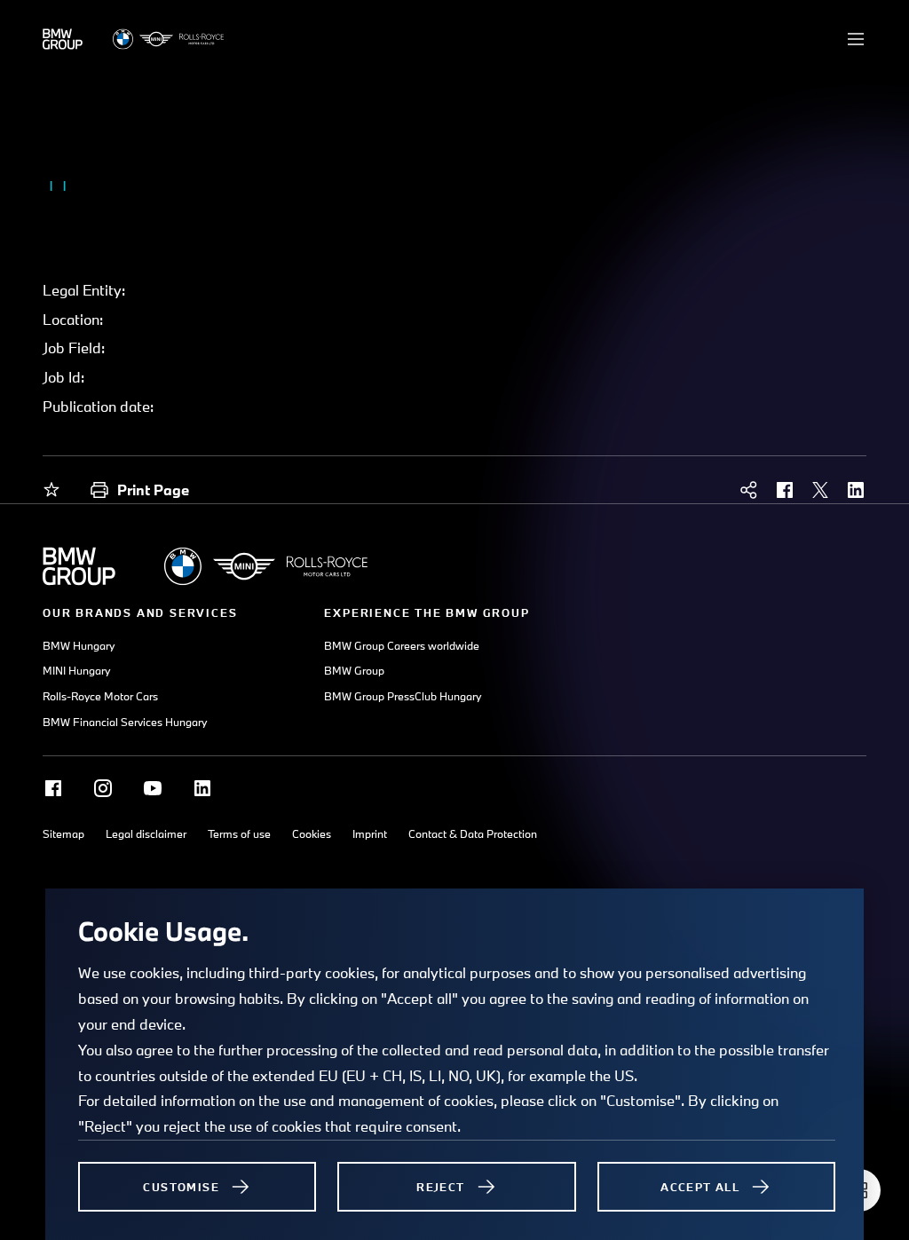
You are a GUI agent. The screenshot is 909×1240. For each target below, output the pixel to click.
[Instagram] (103, 788)
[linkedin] (855, 490)
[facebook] (784, 490)
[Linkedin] (202, 788)
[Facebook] (53, 788)
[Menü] (855, 39)
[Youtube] (152, 788)
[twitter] (820, 490)
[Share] (749, 490)
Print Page (153, 489)
